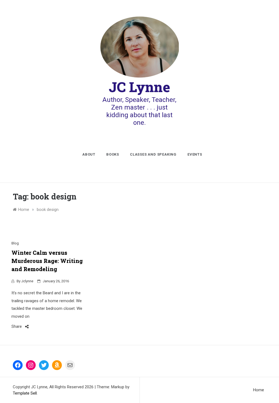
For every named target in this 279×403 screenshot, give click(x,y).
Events (194, 154)
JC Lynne (139, 87)
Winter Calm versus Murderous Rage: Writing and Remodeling (47, 260)
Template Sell (25, 393)
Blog (15, 243)
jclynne (27, 281)
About (88, 154)
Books (112, 154)
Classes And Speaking (153, 154)
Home (258, 389)
